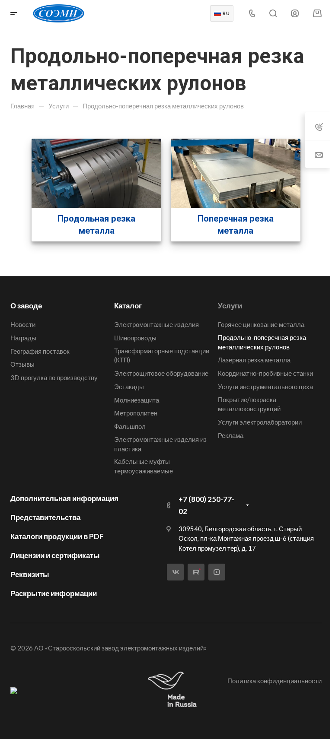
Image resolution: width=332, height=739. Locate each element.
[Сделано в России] (174, 690)
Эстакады (129, 386)
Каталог (128, 305)
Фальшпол (130, 426)
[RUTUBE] (196, 572)
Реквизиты (29, 574)
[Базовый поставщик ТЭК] (13, 690)
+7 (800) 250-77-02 (206, 505)
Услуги (230, 305)
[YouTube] (216, 572)
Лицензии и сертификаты (55, 555)
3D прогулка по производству (54, 377)
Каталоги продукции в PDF (57, 536)
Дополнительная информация (64, 498)
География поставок (40, 351)
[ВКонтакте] (175, 572)
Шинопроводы (135, 338)
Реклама (230, 435)
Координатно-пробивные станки (265, 373)
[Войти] (295, 14)
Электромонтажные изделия (156, 324)
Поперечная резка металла (236, 224)
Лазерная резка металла (254, 360)
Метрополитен (135, 413)
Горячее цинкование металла (261, 324)
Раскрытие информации (53, 593)
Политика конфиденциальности (274, 681)
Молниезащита (136, 400)
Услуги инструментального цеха (265, 386)
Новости (22, 324)
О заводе (26, 305)
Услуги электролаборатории (260, 422)
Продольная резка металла (96, 224)
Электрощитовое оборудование (161, 373)
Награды (23, 338)
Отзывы (22, 364)
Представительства (45, 517)
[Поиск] (273, 14)
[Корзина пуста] (317, 13)
